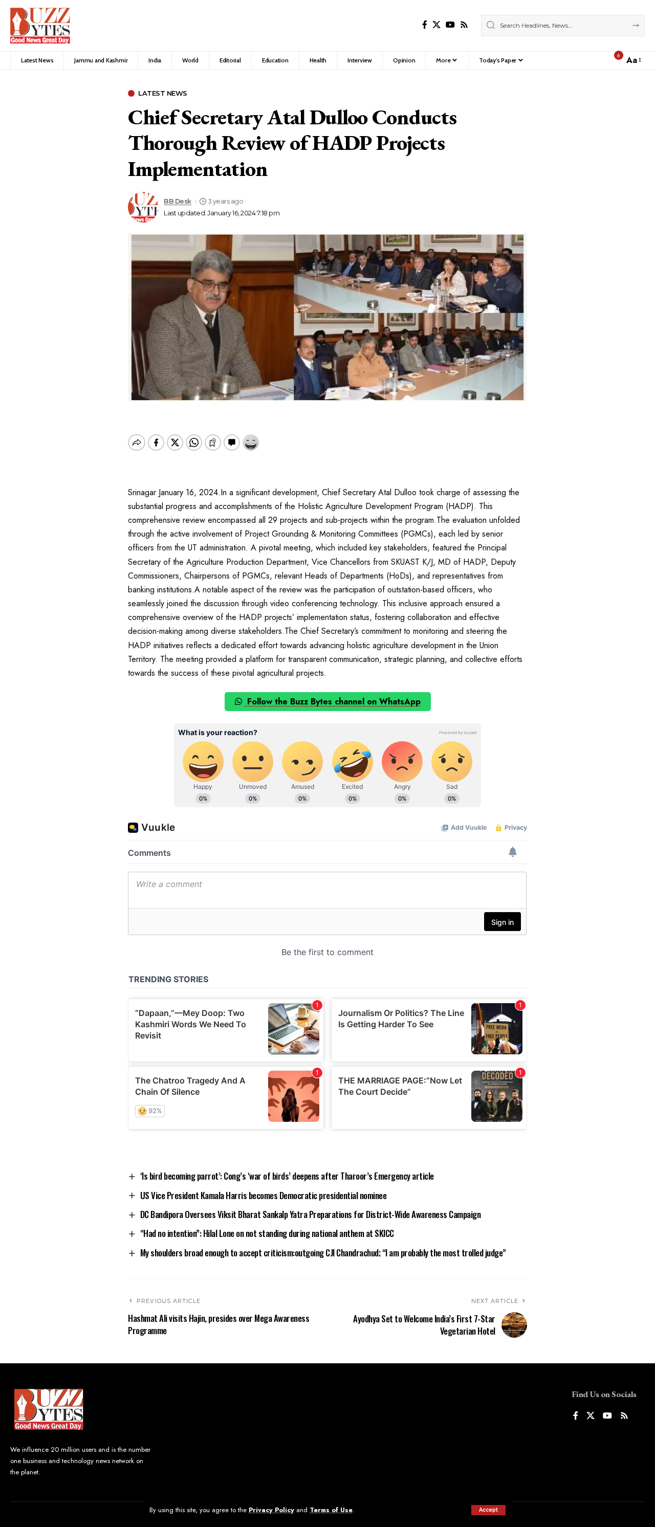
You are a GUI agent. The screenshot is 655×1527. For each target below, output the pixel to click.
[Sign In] (594, 60)
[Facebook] (425, 25)
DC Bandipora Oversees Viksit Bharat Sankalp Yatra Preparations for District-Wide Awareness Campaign (310, 1214)
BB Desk (177, 201)
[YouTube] (450, 25)
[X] (436, 25)
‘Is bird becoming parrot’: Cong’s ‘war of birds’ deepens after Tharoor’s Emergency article (287, 1175)
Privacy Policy (271, 1510)
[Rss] (464, 25)
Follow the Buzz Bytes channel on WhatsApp (333, 701)
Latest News (162, 93)
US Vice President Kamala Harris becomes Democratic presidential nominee (263, 1195)
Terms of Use (331, 1510)
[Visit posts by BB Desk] (143, 207)
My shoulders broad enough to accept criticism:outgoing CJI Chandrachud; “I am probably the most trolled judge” (323, 1252)
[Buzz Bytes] (40, 25)
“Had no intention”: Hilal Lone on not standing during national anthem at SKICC (267, 1233)
